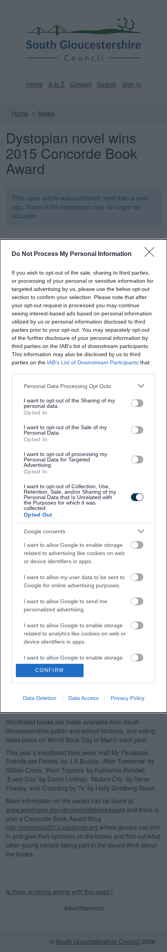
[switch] (137, 403)
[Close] (151, 254)
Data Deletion (39, 698)
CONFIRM (49, 670)
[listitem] (83, 386)
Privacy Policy (127, 698)
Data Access (83, 698)
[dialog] (83, 475)
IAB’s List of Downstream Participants (93, 362)
